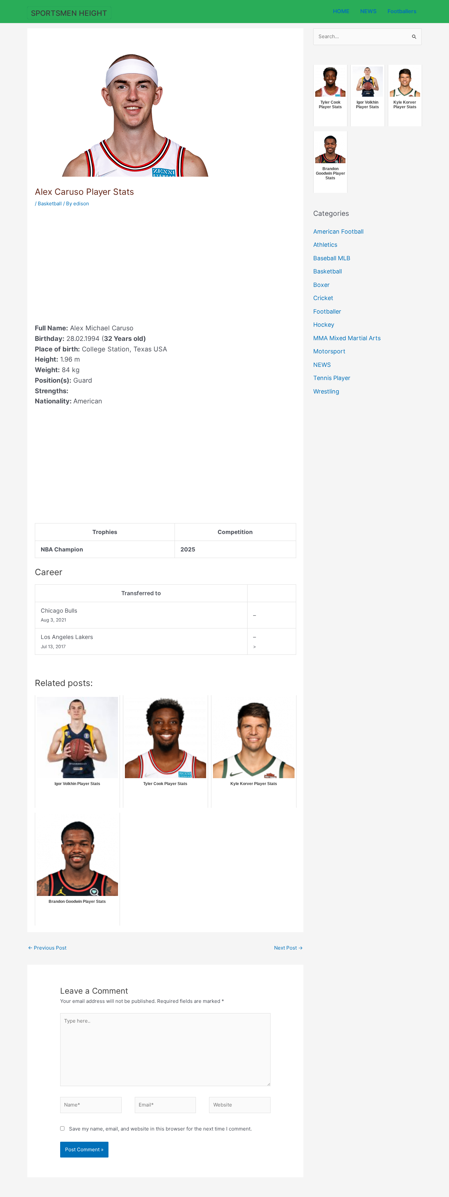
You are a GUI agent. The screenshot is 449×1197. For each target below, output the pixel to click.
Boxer (321, 284)
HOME (341, 11)
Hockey (323, 324)
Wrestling (326, 391)
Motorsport (329, 351)
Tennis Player (331, 377)
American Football (338, 231)
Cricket (323, 297)
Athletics (325, 244)
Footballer (327, 311)
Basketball (50, 203)
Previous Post (47, 948)
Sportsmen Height (69, 13)
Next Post (288, 948)
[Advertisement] (90, 263)
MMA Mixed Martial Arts (347, 338)
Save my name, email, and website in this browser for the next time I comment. (160, 1129)
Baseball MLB (331, 258)
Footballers (402, 11)
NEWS (368, 11)
